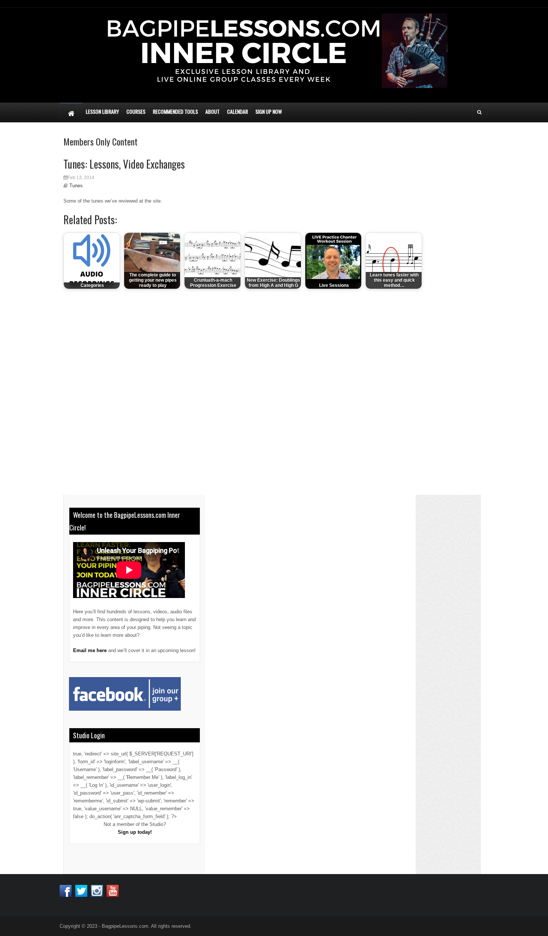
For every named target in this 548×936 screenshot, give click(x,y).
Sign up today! (135, 832)
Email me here (90, 650)
